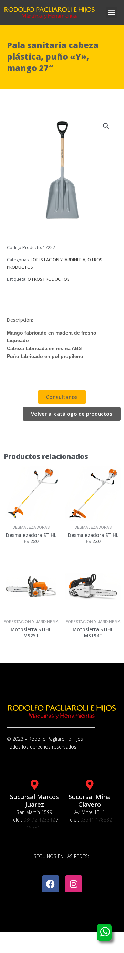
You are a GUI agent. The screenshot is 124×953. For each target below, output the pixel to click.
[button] (111, 12)
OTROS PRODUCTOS (49, 279)
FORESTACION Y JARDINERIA (58, 260)
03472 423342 (39, 819)
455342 (34, 827)
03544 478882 (96, 819)
